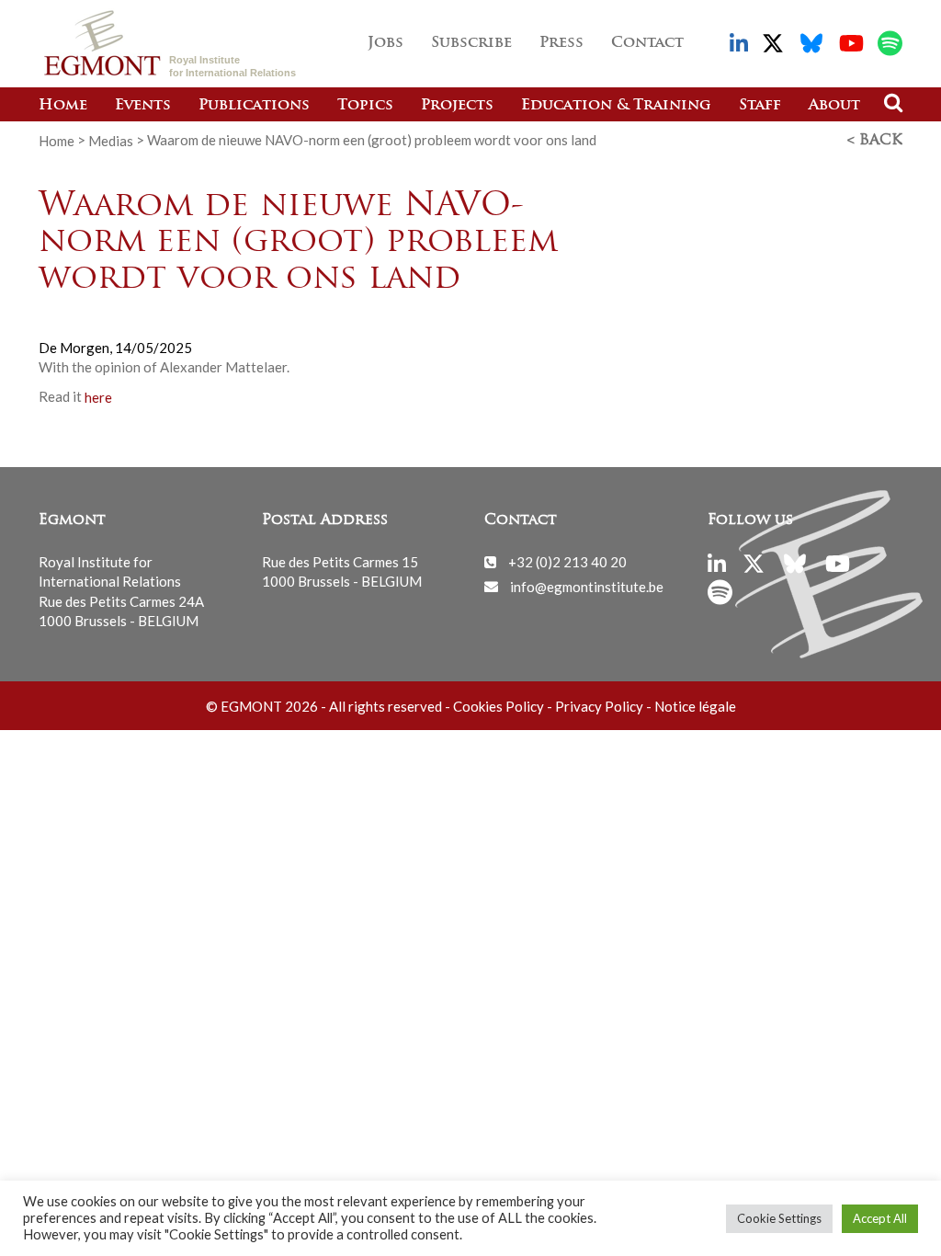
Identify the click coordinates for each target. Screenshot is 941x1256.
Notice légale (695, 706)
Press (561, 43)
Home (63, 105)
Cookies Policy (498, 706)
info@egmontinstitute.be (586, 585)
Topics (365, 105)
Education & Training (616, 105)
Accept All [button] (880, 1218)
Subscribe (471, 43)
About (834, 105)
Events (143, 105)
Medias (110, 139)
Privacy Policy (599, 706)
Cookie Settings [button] (779, 1218)
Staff (760, 105)
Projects (457, 105)
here (98, 396)
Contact (647, 43)
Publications (254, 105)
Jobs (385, 43)
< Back (874, 140)
